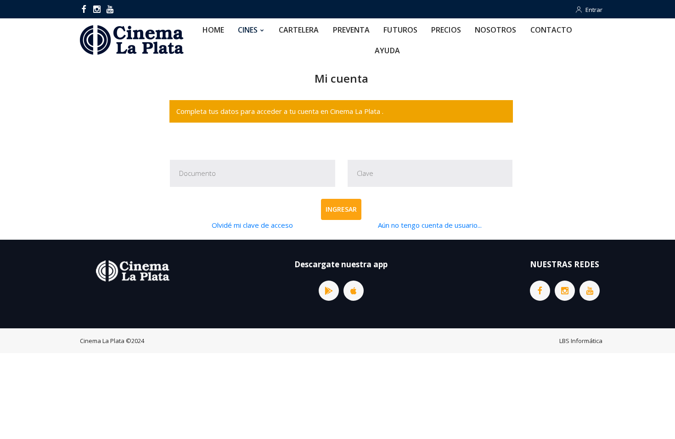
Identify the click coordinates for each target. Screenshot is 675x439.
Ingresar (341, 209)
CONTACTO (551, 30)
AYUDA (387, 50)
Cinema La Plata (102, 341)
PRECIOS (446, 30)
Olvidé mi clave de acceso (252, 225)
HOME (213, 30)
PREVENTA (351, 30)
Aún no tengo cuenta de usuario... (430, 225)
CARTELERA (299, 30)
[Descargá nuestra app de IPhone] (353, 291)
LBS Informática (580, 341)
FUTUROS (400, 30)
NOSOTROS (496, 30)
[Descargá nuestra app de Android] (329, 291)
